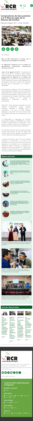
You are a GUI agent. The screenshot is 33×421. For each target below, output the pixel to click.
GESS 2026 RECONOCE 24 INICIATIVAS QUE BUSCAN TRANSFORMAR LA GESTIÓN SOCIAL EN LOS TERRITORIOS (20, 192)
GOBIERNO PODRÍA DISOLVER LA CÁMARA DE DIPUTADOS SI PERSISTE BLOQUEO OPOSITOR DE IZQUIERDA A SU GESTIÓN (19, 212)
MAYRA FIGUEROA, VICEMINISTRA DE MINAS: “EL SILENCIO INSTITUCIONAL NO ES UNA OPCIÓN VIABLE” (20, 172)
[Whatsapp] (14, 372)
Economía (26, 23)
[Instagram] (8, 372)
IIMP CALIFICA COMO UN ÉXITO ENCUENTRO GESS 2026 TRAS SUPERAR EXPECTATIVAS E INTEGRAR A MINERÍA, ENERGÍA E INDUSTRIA (16, 243)
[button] (3, 49)
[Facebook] (3, 372)
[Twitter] (5, 372)
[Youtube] (11, 372)
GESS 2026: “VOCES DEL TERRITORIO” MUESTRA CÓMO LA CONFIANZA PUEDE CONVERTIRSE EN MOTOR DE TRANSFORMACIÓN (20, 182)
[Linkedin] (17, 372)
